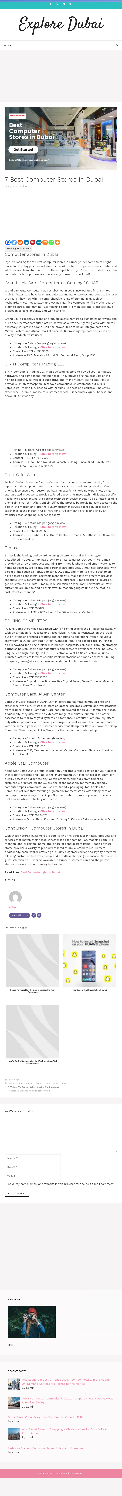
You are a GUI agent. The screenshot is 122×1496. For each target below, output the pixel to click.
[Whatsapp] (51, 242)
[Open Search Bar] (117, 45)
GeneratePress (77, 1473)
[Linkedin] (26, 242)
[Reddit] (20, 242)
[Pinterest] (63, 4)
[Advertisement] (61, 79)
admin (24, 186)
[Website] (33, 915)
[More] (57, 242)
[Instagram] (57, 4)
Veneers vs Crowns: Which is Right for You (29, 1091)
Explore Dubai (61, 24)
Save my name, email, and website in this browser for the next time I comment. (61, 1183)
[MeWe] (39, 242)
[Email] (39, 915)
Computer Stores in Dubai (53, 1083)
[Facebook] (50, 4)
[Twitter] (70, 4)
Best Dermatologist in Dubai (40, 872)
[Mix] (45, 242)
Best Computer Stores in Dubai (23, 1083)
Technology (13, 1079)
